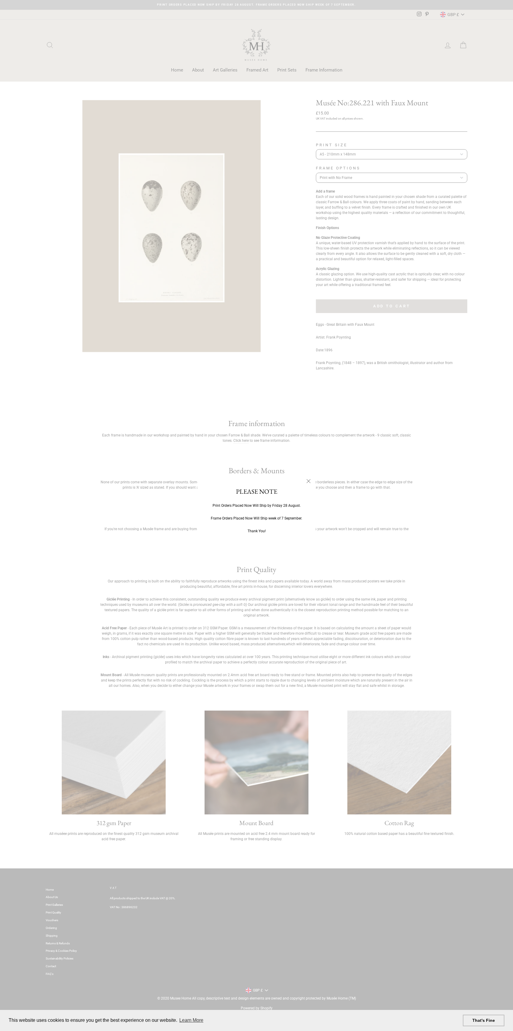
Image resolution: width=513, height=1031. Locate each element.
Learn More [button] (191, 1020)
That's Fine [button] (483, 1020)
